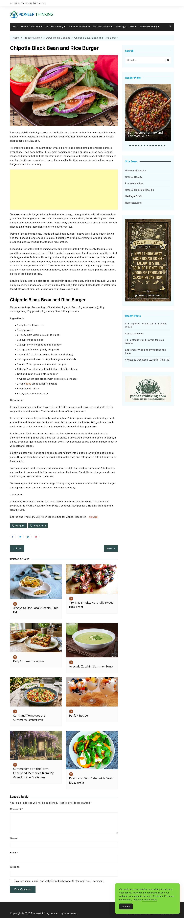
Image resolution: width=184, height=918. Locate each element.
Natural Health (101, 26)
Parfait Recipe (78, 715)
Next (109, 548)
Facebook (13, 536)
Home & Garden (30, 26)
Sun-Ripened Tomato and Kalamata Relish (145, 134)
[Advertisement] (64, 189)
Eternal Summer (134, 333)
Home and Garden (135, 170)
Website (14, 867)
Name (14, 838)
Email (14, 852)
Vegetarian (39, 525)
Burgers (19, 525)
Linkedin (29, 536)
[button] (130, 145)
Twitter (21, 536)
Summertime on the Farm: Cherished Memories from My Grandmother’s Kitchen (33, 773)
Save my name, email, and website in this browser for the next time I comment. (59, 881)
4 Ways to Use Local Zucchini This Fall (147, 360)
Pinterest (37, 536)
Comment (16, 809)
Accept (126, 906)
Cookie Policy (149, 899)
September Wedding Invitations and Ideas (145, 352)
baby (28, 384)
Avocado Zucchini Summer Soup (91, 666)
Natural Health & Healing (139, 190)
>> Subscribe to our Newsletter (28, 3)
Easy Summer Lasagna (28, 661)
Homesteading (148, 26)
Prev (18, 548)
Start (15, 26)
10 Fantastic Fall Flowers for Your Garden (144, 342)
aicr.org (93, 517)
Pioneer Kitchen (78, 26)
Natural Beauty (54, 26)
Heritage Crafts (125, 26)
